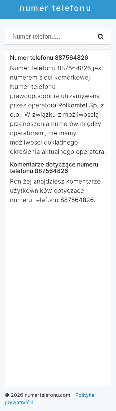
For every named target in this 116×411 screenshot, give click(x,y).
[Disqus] (58, 294)
